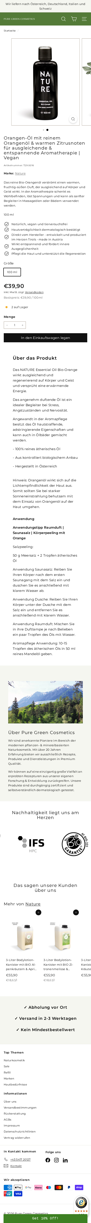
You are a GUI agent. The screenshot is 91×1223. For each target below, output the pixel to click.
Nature (20, 173)
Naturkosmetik (14, 1060)
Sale (6, 1066)
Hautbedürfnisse (15, 1084)
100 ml (12, 272)
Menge (9, 317)
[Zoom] (73, 119)
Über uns (10, 1101)
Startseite (10, 30)
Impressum (12, 1125)
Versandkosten (34, 292)
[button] (45, 1218)
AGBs (7, 1119)
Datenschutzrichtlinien (20, 1131)
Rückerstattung (15, 1113)
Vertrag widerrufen (17, 1137)
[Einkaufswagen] (74, 19)
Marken (9, 1078)
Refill (7, 1072)
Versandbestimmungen (20, 1107)
